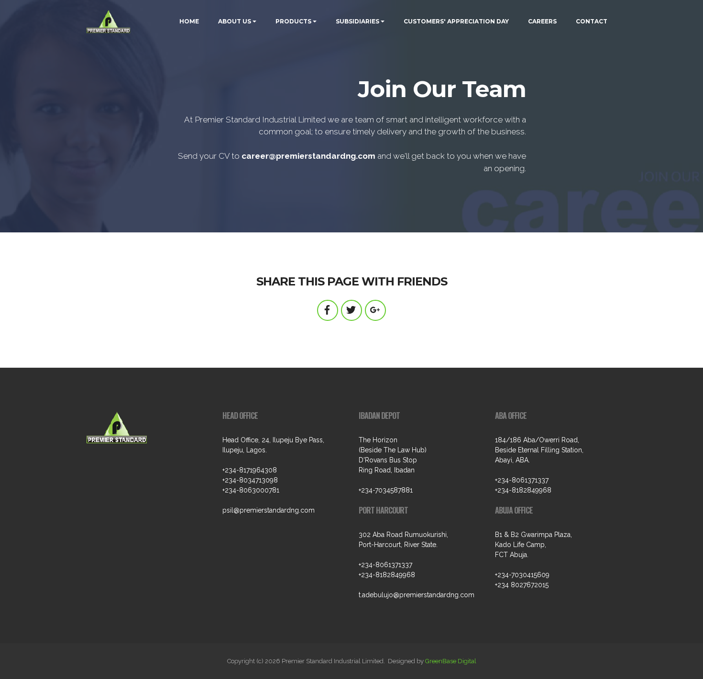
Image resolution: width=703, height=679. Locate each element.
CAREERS (542, 21)
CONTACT (591, 21)
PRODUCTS (293, 21)
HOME (189, 21)
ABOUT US (234, 21)
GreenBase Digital (450, 661)
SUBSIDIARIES (357, 21)
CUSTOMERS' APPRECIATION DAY (456, 21)
